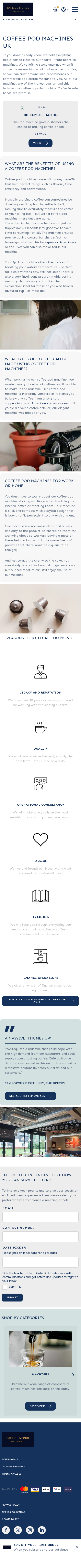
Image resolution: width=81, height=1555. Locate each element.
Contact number (18, 1227)
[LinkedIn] (42, 1530)
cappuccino (13, 403)
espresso (51, 242)
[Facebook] (6, 1530)
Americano (68, 242)
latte (49, 398)
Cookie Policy (10, 1519)
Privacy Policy (11, 1505)
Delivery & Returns (13, 1466)
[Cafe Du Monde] (18, 9)
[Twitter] (18, 1530)
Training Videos (11, 1474)
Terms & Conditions (13, 1512)
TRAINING (40, 917)
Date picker (14, 1247)
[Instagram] (30, 1530)
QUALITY (40, 748)
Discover (37, 1406)
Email (8, 1208)
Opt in (15, 1287)
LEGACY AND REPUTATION (40, 692)
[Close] (77, 1547)
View (37, 143)
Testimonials (10, 1459)
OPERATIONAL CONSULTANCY (40, 805)
